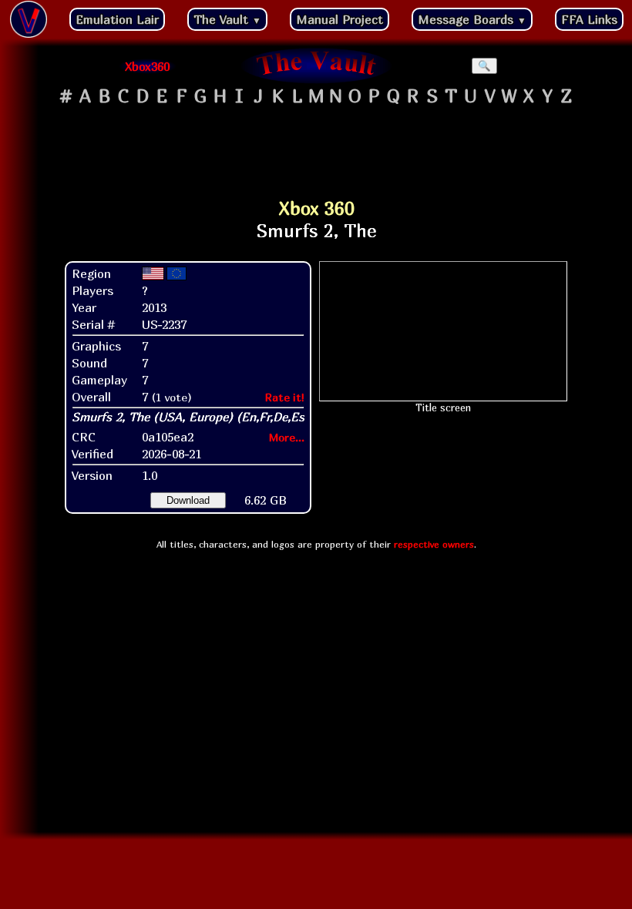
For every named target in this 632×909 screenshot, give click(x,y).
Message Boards (472, 19)
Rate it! (284, 397)
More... (286, 437)
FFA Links (589, 19)
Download (188, 500)
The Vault (227, 19)
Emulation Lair (117, 19)
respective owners (434, 544)
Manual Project (339, 19)
